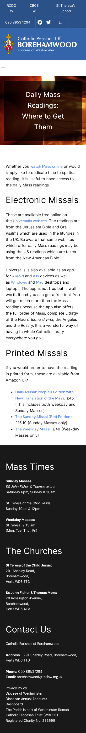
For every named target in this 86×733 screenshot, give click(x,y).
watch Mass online (46, 166)
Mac (39, 282)
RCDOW (11, 8)
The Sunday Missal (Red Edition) (43, 416)
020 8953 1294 (30, 671)
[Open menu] (3, 68)
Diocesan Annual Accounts (26, 699)
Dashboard (14, 704)
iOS (36, 276)
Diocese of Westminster (24, 693)
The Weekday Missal (33, 429)
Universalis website (30, 220)
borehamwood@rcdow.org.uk (39, 677)
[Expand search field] (61, 22)
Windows (19, 282)
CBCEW (34, 8)
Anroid (18, 276)
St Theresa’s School (65, 8)
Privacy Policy (16, 688)
